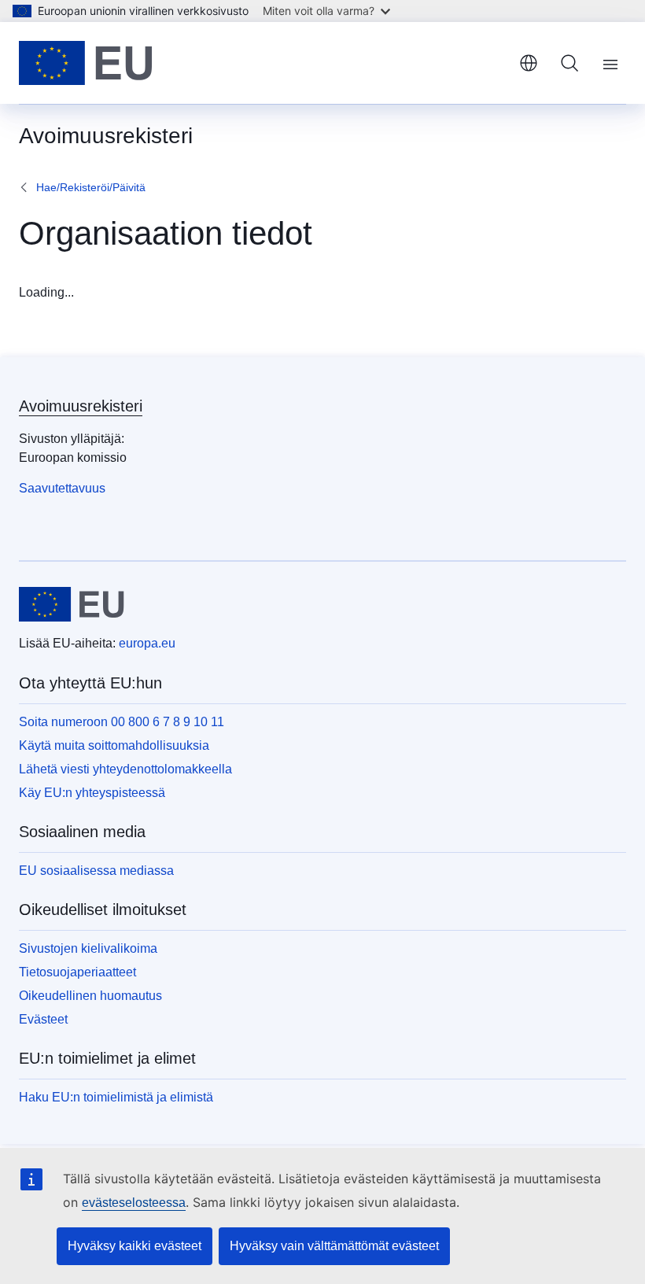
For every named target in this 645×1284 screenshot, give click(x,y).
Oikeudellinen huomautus (90, 995)
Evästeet (43, 1019)
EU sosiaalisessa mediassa (96, 870)
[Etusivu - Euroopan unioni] (86, 63)
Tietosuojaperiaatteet (77, 972)
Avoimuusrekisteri (80, 406)
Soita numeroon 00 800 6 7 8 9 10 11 (121, 722)
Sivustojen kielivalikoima (88, 948)
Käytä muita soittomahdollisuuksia (114, 745)
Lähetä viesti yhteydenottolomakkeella (125, 769)
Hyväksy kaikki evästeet (134, 1246)
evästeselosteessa (134, 1202)
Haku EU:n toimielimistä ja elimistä (116, 1097)
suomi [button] (528, 63)
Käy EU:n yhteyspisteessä (92, 792)
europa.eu (147, 643)
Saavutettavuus (62, 488)
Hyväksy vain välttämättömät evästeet (334, 1246)
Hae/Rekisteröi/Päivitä (91, 187)
